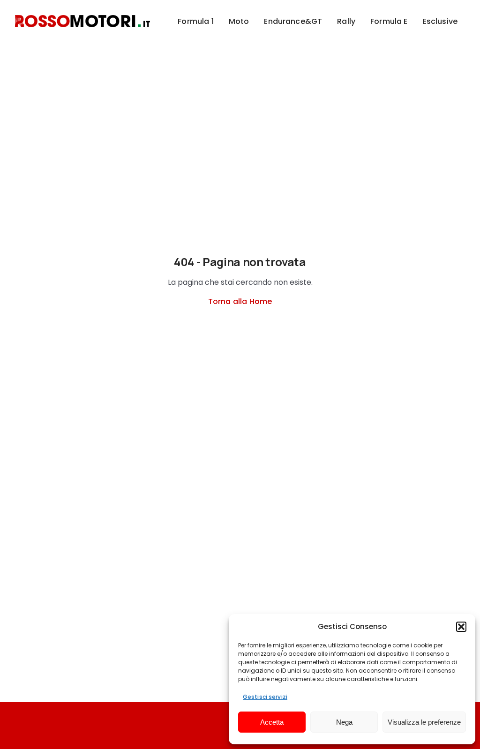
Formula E (388, 21)
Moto (239, 21)
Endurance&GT (293, 21)
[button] (461, 626)
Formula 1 (195, 21)
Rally (346, 21)
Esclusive (440, 21)
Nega (344, 722)
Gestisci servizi (265, 697)
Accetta (272, 722)
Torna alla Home (240, 301)
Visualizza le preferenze (424, 722)
